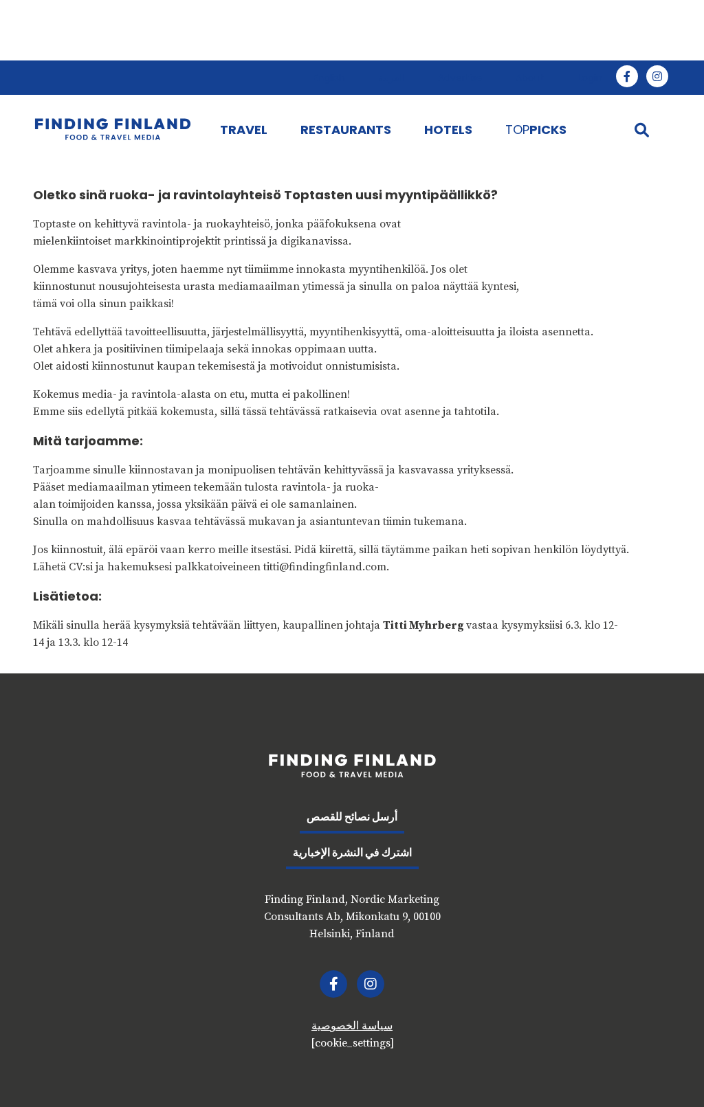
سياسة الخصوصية (352, 1026)
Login (590, 78)
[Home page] (112, 129)
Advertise (460, 78)
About (530, 78)
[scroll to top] (665, 1068)
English (329, 78)
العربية (391, 78)
